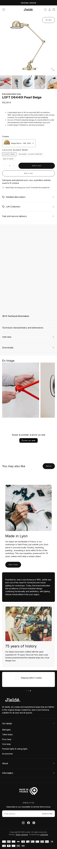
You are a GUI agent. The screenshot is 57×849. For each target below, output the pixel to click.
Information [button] (7, 773)
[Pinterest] (33, 822)
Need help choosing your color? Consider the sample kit (27, 188)
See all (49, 466)
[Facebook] (28, 822)
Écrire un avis (28, 440)
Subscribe (47, 814)
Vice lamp (6, 744)
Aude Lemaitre (22, 835)
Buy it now (28, 173)
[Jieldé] (12, 700)
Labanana (44, 835)
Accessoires (7, 754)
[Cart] (53, 10)
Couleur (5, 136)
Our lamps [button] (7, 723)
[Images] (28, 82)
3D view (48, 20)
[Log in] (49, 10)
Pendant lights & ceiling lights (14, 749)
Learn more (13, 565)
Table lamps (7, 734)
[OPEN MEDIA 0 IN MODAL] (52, 69)
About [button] (5, 763)
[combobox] (19, 143)
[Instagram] (23, 822)
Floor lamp (6, 739)
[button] (3, 9)
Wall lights (6, 730)
